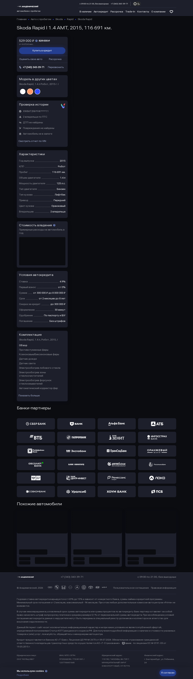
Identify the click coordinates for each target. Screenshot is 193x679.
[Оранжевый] (30, 91)
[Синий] (37, 91)
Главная (22, 19)
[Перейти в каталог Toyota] (90, 588)
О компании (158, 11)
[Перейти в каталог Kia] (104, 588)
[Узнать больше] (36, 41)
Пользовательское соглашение (131, 588)
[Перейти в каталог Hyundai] (97, 588)
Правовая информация (163, 588)
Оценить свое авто (30, 59)
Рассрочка (116, 11)
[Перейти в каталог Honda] (63, 588)
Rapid (70, 19)
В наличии (85, 11)
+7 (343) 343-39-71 (119, 4)
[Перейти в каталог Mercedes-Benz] (77, 588)
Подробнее (23, 675)
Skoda (59, 19)
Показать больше (29, 395)
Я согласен (167, 672)
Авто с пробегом (41, 19)
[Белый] (23, 91)
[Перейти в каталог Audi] (50, 588)
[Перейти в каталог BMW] (57, 588)
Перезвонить (56, 67)
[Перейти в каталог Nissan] (70, 588)
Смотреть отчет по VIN (32, 141)
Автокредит (101, 11)
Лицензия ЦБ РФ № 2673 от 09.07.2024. (90, 640)
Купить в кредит (42, 50)
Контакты (143, 11)
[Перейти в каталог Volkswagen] (84, 588)
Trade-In (130, 11)
